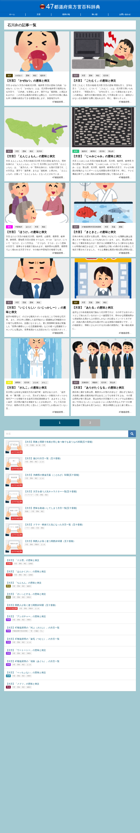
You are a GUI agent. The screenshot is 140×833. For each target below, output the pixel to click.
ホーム (12, 14)
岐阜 (76, 151)
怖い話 (94, 14)
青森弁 (94, 382)
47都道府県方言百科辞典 (63, 102)
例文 (35, 75)
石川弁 (105, 75)
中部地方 (18, 227)
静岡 (9, 382)
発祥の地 (66, 14)
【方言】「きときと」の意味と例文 (94, 232)
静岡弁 (17, 382)
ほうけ (28, 227)
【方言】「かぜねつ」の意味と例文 (28, 80)
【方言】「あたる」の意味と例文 (92, 307)
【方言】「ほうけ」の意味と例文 (26, 232)
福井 (9, 75)
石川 (76, 75)
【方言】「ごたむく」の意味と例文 (94, 80)
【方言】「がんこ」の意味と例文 (26, 387)
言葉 (113, 227)
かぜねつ (18, 75)
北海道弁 (85, 382)
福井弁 (42, 75)
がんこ (44, 382)
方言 (38, 14)
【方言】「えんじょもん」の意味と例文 (30, 156)
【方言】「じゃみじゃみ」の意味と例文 (97, 156)
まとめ (35, 382)
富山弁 (111, 151)
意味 (27, 75)
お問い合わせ (125, 14)
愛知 (9, 227)
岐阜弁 (93, 151)
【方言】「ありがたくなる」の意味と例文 (98, 387)
